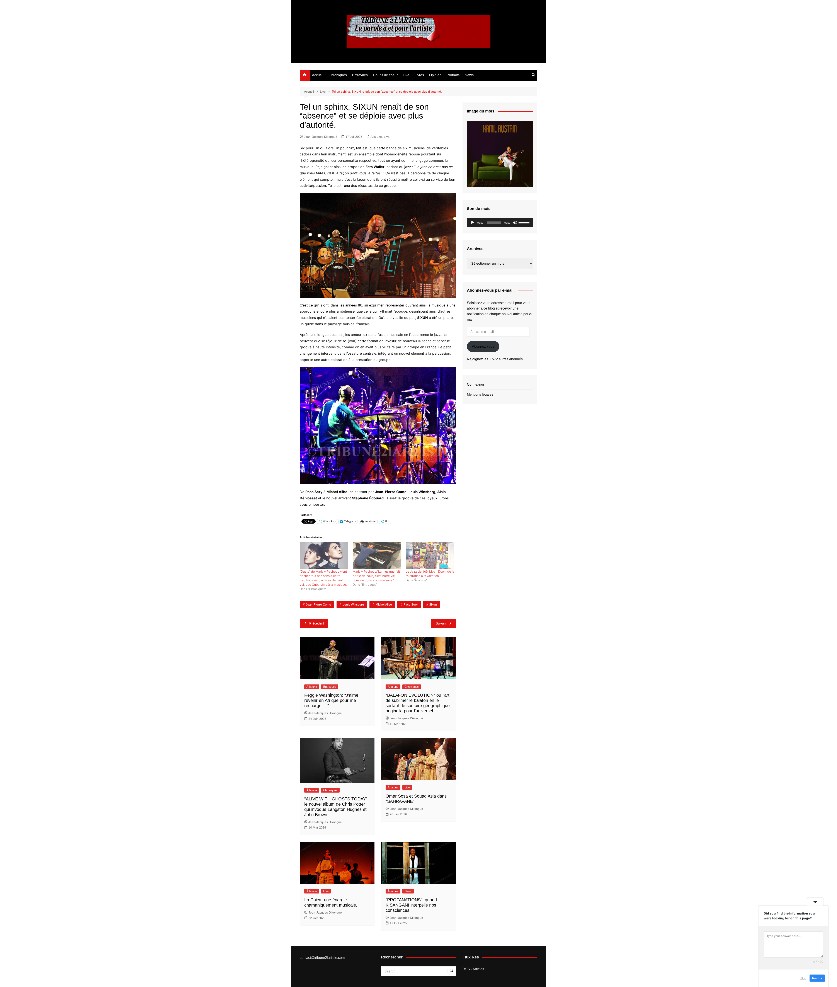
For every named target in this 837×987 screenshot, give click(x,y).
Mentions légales (480, 394)
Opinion (435, 75)
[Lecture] (472, 222)
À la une (376, 136)
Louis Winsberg (353, 604)
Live (406, 75)
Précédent (316, 623)
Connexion (475, 384)
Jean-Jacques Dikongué (320, 136)
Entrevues (360, 75)
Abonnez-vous (483, 346)
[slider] (525, 222)
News (469, 75)
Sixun (433, 604)
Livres (419, 75)
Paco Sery (410, 604)
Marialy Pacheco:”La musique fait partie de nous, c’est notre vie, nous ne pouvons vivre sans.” (376, 576)
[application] (500, 222)
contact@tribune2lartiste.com (322, 958)
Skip (803, 978)
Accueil (317, 75)
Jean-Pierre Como (318, 604)
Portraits (453, 75)
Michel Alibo (384, 604)
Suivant (441, 623)
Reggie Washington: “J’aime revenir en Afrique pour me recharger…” (331, 700)
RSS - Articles (473, 969)
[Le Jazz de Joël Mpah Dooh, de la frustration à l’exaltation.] (430, 555)
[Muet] (515, 222)
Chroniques (338, 75)
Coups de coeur (385, 75)
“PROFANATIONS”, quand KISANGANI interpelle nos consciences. (411, 905)
